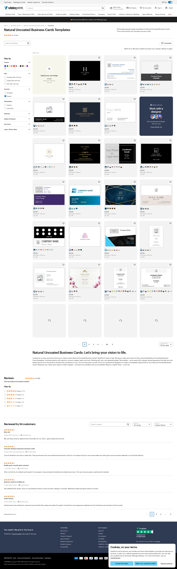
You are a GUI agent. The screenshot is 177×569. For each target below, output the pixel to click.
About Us (101, 531)
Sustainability (102, 541)
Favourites (167, 43)
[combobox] (64, 8)
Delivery (62, 533)
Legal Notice (47, 557)
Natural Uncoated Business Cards (34, 25)
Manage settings (166, 563)
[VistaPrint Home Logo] (14, 8)
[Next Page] (112, 344)
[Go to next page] (171, 514)
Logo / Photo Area (10, 129)
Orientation (8, 101)
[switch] (168, 2)
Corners (7, 89)
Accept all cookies (122, 563)
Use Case (7, 124)
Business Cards (15, 25)
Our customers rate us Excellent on (148, 541)
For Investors (102, 536)
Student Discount (65, 544)
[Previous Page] (79, 344)
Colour (6, 62)
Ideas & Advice (65, 539)
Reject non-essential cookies (146, 563)
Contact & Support (66, 536)
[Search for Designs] (28, 43)
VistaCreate (7, 2)
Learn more (103, 19)
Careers (100, 533)
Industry (7, 113)
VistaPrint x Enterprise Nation (107, 544)
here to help (17, 534)
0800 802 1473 (8, 557)
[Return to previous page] (146, 514)
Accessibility (64, 547)
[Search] (103, 8)
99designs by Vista (19, 2)
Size (5, 73)
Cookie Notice (115, 558)
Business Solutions (48, 2)
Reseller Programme (33, 2)
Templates (51, 25)
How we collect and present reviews (16, 381)
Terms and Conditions (37, 557)
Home (6, 25)
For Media (101, 539)
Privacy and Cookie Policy (24, 557)
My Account (64, 531)
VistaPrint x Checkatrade (105, 547)
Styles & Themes (10, 119)
